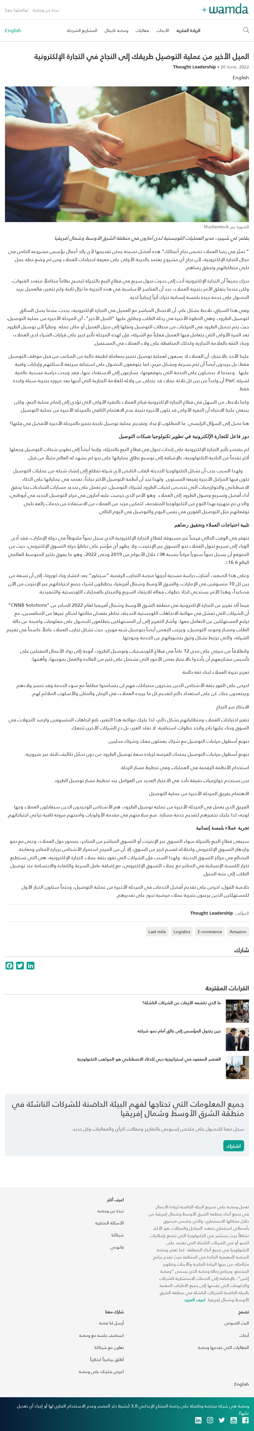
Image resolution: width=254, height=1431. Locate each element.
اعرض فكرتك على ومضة (101, 1371)
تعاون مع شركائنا (109, 1347)
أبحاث (244, 1335)
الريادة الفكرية (188, 30)
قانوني (117, 1247)
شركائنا (118, 1235)
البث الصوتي (237, 1323)
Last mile (157, 931)
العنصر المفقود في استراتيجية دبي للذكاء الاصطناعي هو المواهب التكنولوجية (149, 1059)
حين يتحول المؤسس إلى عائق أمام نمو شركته (179, 1030)
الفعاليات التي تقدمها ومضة (223, 1347)
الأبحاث (162, 30)
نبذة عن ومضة (46, 10)
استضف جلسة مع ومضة (101, 1335)
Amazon (238, 931)
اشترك (234, 1145)
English (13, 30)
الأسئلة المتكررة (109, 1223)
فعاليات (142, 30)
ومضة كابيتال (116, 30)
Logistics (181, 931)
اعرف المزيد (194, 1299)
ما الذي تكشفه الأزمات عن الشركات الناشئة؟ (181, 1002)
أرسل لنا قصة (111, 1323)
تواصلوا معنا (16, 10)
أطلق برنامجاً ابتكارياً (107, 1359)
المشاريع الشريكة (82, 30)
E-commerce (210, 931)
